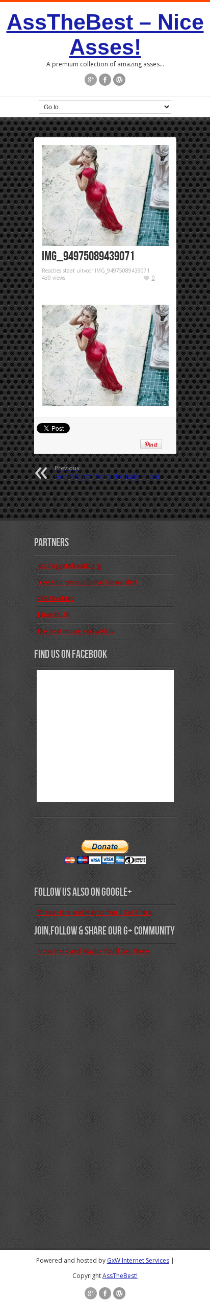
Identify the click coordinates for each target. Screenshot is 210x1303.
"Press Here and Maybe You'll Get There (94, 912)
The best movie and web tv (75, 631)
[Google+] (91, 79)
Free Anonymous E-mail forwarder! (87, 582)
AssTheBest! (120, 1275)
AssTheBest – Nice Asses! (105, 34)
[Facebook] (105, 79)
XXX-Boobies (55, 598)
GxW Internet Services (138, 1260)
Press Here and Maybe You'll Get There (93, 951)
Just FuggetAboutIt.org (69, 565)
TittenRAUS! (53, 614)
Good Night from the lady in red (107, 472)
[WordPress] (119, 79)
